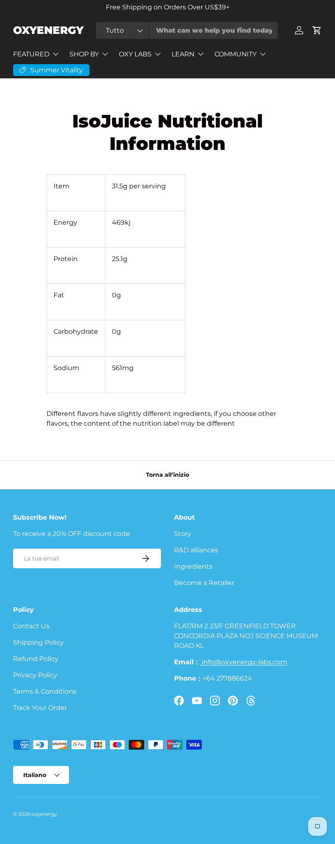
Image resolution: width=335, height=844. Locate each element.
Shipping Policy (38, 642)
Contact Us (31, 626)
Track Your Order (40, 708)
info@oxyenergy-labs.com (243, 662)
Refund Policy (35, 659)
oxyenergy (44, 814)
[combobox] (187, 30)
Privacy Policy (35, 675)
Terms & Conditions (44, 691)
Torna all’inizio (167, 474)
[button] (317, 30)
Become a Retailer (204, 583)
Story (182, 534)
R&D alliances (196, 550)
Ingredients (193, 566)
